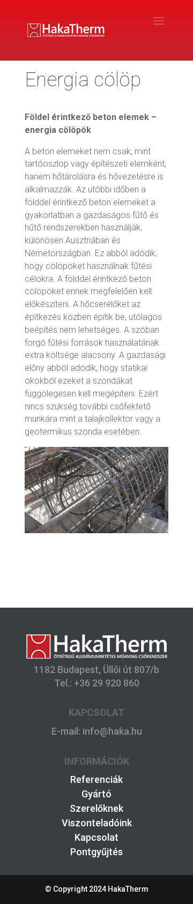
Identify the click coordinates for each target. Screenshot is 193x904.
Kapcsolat (96, 837)
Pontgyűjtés (96, 851)
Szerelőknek (96, 808)
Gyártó (96, 794)
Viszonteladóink (97, 822)
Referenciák (96, 779)
